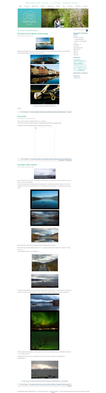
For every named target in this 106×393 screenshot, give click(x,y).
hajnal (74, 67)
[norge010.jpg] (44, 330)
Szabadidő (60, 111)
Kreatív (82, 68)
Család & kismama (77, 37)
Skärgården (56, 159)
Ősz (79, 59)
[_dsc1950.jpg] (44, 103)
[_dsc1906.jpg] (44, 83)
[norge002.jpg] (44, 225)
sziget (70, 159)
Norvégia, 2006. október (27, 165)
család (85, 67)
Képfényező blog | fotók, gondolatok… (53, 3)
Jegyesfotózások (77, 47)
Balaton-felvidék (76, 65)
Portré (74, 51)
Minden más (76, 49)
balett (74, 68)
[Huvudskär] (45, 156)
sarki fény (49, 384)
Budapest (75, 70)
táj (61, 384)
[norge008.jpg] (44, 288)
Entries (41, 391)
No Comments (68, 160)
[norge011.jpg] (44, 349)
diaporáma (37, 111)
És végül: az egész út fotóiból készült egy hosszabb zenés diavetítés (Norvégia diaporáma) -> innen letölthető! (45, 381)
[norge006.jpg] (44, 272)
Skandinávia (50, 111)
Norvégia (45, 384)
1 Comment (69, 111)
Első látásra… (76, 44)
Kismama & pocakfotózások (81, 41)
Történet (85, 68)
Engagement (80, 67)
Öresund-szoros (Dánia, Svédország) (33, 34)
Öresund (45, 111)
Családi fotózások (78, 39)
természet (64, 384)
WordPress (56, 391)
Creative (74, 59)
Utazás (27, 111)
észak (42, 159)
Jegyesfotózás (78, 61)
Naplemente (81, 65)
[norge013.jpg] (45, 178)
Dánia (33, 111)
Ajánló (74, 35)
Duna (77, 68)
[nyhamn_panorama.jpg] (44, 63)
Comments (45, 391)
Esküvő (75, 46)
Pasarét (84, 62)
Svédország (55, 111)
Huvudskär (22, 116)
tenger (60, 160)
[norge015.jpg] (44, 379)
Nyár (78, 59)
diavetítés (41, 111)
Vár (76, 67)
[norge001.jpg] (44, 209)
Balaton (81, 62)
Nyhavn (27, 53)
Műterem (85, 60)
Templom (85, 65)
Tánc (74, 53)
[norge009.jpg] (44, 311)
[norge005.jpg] (44, 243)
